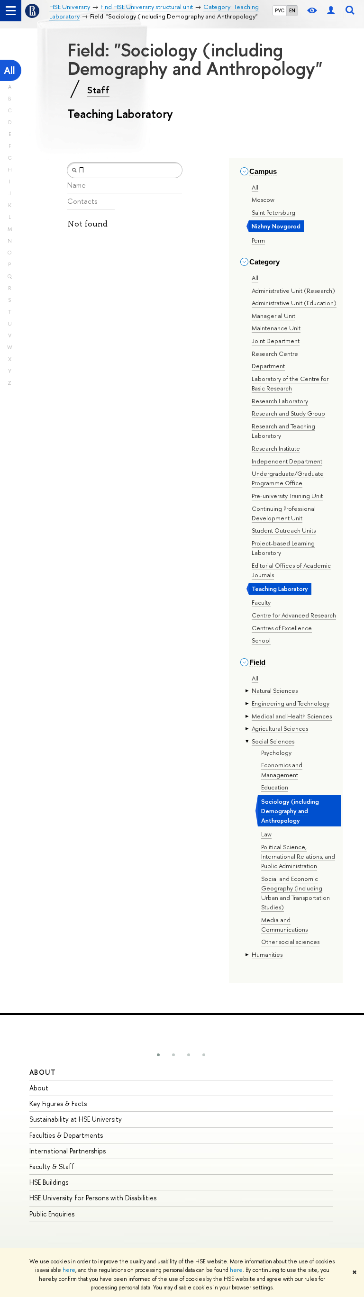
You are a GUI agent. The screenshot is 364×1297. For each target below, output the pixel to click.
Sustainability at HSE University (75, 1119)
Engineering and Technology (290, 703)
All (9, 70)
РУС (279, 10)
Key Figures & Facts (58, 1103)
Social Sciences (273, 741)
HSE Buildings (48, 1182)
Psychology (276, 752)
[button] (158, 1055)
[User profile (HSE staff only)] (331, 10)
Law (266, 834)
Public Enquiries (51, 1213)
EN (292, 10)
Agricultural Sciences (280, 728)
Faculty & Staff (51, 1166)
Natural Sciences (275, 690)
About (42, 1072)
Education (274, 787)
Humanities (267, 954)
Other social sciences (290, 941)
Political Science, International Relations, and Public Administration (298, 856)
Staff (98, 90)
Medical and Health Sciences (292, 716)
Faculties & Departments (66, 1135)
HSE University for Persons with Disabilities (92, 1197)
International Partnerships (67, 1150)
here (69, 1270)
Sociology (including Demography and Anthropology (290, 811)
